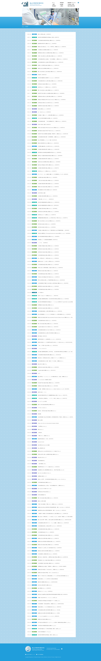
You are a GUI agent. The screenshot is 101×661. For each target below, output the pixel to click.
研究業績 (61, 4)
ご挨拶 (53, 4)
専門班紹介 (62, 2)
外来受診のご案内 (71, 4)
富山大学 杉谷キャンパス (30, 654)
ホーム (53, 2)
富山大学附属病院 (40, 654)
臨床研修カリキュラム (72, 2)
